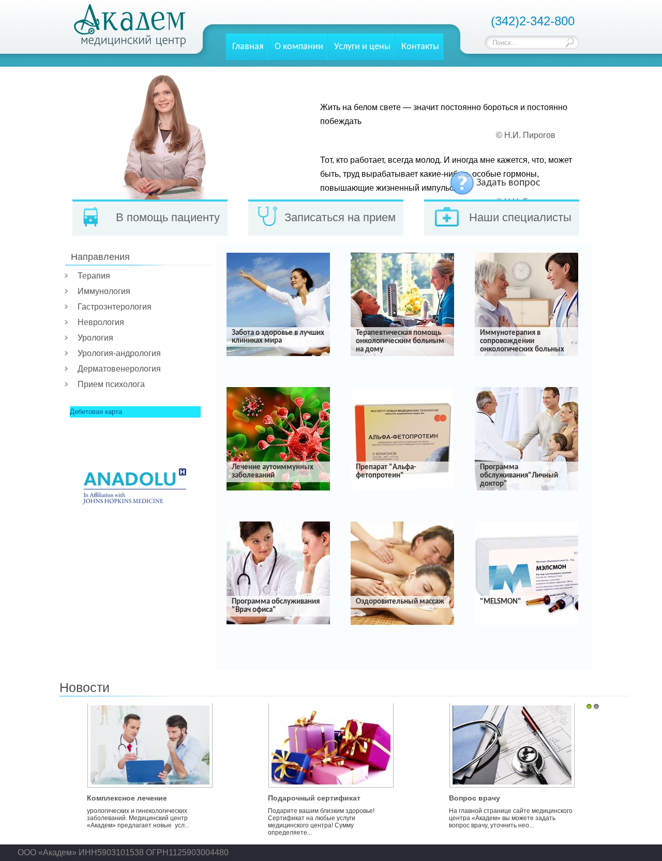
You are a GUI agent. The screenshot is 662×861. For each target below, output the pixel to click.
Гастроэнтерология (115, 306)
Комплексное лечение (127, 798)
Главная (248, 47)
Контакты (420, 47)
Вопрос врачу (474, 798)
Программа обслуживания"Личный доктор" (519, 476)
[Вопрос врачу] (512, 776)
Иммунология (104, 291)
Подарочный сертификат (314, 798)
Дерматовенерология (119, 368)
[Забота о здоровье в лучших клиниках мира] (278, 354)
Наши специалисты (520, 217)
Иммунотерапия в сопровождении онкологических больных (522, 341)
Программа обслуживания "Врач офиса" (276, 606)
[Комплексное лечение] (150, 776)
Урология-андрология (119, 353)
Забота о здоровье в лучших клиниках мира (278, 337)
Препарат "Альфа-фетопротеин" (386, 472)
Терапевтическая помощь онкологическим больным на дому (400, 341)
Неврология (101, 322)
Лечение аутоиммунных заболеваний (272, 472)
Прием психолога (111, 384)
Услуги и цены (362, 47)
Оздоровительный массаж (400, 602)
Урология (95, 337)
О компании (299, 47)
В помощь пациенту (168, 217)
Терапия (94, 275)
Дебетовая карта (96, 412)
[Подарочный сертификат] (331, 776)
